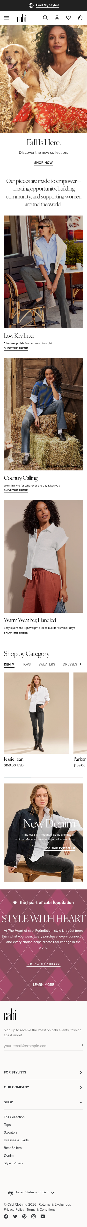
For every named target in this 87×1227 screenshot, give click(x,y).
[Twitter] (15, 1216)
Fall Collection (14, 1117)
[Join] (79, 1045)
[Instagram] (33, 1216)
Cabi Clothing (17, 1204)
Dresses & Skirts (16, 1140)
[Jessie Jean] (36, 713)
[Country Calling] (43, 414)
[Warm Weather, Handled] (43, 556)
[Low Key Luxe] (43, 272)
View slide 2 (77, 31)
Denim (9, 1155)
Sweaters (11, 1132)
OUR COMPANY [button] (16, 1087)
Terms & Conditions (41, 1209)
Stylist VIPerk (13, 1163)
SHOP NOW (43, 162)
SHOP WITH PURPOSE (44, 964)
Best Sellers (13, 1147)
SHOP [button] (8, 1102)
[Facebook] (6, 1216)
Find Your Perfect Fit (59, 847)
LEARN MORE (43, 984)
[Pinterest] (24, 1216)
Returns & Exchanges (55, 1204)
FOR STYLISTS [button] (15, 1072)
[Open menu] (9, 18)
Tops (7, 1124)
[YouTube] (43, 1216)
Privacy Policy (14, 1209)
